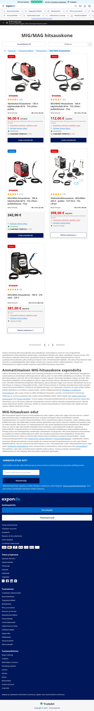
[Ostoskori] (89, 6)
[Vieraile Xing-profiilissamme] (15, 581)
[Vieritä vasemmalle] (3, 23)
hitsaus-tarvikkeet (24, 399)
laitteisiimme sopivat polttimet (40, 439)
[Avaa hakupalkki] (75, 6)
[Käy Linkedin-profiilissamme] (11, 581)
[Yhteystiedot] (80, 6)
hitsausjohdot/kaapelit (62, 439)
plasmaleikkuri (81, 446)
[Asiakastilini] (85, 6)
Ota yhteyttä (47, 510)
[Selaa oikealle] (91, 23)
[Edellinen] (45, 345)
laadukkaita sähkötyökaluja (18, 446)
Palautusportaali (47, 517)
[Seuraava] (53, 345)
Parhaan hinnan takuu (18, 128)
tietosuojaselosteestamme (74, 486)
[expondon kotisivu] (5, 50)
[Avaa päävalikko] (3, 6)
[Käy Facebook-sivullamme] (7, 581)
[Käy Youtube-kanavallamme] (3, 581)
